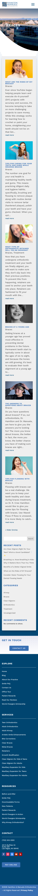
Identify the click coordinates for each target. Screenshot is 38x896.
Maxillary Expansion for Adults (14, 775)
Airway (6, 593)
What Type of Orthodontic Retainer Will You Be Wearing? (17, 248)
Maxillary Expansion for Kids (13, 767)
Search (30, 539)
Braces (8, 86)
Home (4, 671)
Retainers (6, 751)
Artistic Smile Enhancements (14, 735)
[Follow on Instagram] (8, 854)
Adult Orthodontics (10, 726)
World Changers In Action (12, 814)
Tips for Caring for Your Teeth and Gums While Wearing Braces (18, 165)
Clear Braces (7, 743)
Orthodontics (9, 605)
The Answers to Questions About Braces (18, 404)
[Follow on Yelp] (20, 854)
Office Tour (6, 692)
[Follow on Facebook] (3, 854)
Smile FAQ (6, 684)
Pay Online (11, 865)
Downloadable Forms (11, 802)
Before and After (9, 794)
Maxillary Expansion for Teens (14, 771)
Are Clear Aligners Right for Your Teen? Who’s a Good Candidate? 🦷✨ (18, 552)
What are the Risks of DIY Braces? (19, 83)
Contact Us (19, 648)
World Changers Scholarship (13, 704)
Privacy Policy (27, 890)
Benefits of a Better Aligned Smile (17, 567)
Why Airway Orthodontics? (13, 822)
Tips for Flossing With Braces (17, 480)
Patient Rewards (9, 696)
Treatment (19, 252)
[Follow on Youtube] (16, 854)
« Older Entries (11, 530)
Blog (4, 675)
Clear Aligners (9, 601)
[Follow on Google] (12, 854)
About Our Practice (10, 680)
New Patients (7, 806)
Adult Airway (7, 731)
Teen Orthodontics (9, 722)
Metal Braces (7, 747)
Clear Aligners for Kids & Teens (14, 759)
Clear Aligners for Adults (12, 763)
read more (9, 135)
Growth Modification (10, 755)
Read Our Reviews (9, 700)
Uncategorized (9, 613)
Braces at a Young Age (17, 327)
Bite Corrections (8, 739)
